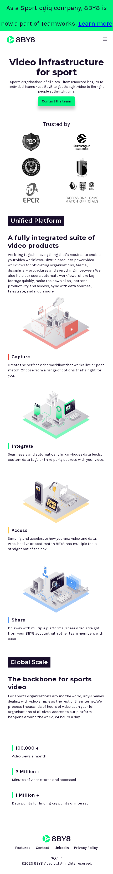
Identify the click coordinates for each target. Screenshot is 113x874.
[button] (105, 39)
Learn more (95, 23)
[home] (19, 39)
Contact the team (56, 101)
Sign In (57, 858)
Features (22, 848)
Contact (42, 848)
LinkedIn (61, 848)
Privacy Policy (86, 848)
